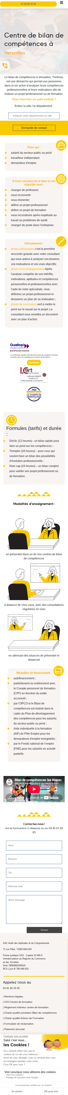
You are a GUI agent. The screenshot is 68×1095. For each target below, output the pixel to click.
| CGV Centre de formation (17, 1001)
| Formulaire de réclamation (18, 1023)
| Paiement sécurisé (14, 1029)
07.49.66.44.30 (28, 4)
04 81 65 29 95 (11, 988)
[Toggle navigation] (61, 3)
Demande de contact (34, 127)
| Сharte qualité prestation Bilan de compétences (30, 1012)
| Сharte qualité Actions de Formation (23, 1018)
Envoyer (44, 930)
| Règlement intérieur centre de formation (25, 1007)
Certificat (34, 362)
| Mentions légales (13, 996)
